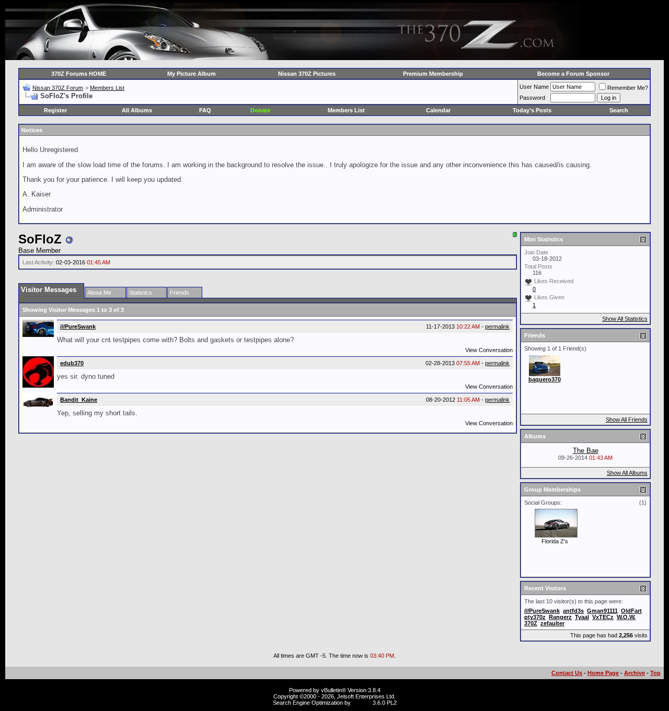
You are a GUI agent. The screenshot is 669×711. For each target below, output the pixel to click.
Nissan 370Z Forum (57, 88)
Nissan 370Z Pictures (307, 74)
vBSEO (361, 703)
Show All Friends (627, 419)
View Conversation (489, 350)
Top (655, 673)
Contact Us (566, 673)
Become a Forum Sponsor (573, 74)
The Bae (585, 450)
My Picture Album (191, 74)
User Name (534, 87)
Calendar (438, 110)
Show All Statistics (625, 319)
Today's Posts (532, 110)
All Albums (137, 110)
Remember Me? (627, 88)
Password (532, 98)
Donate (260, 110)
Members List (107, 88)
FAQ (205, 110)
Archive (634, 673)
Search (618, 110)
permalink (497, 326)
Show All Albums (627, 473)
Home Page (603, 673)
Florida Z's (554, 541)
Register (55, 110)
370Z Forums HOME (78, 74)
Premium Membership (433, 74)
